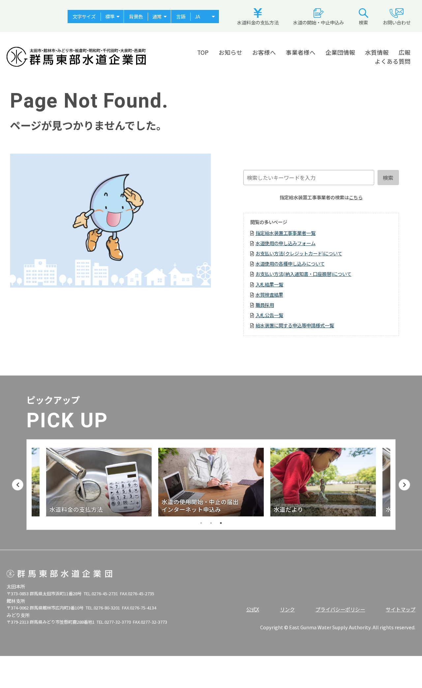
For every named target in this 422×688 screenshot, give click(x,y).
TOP (203, 52)
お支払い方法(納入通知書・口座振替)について (303, 273)
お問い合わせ (396, 22)
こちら (356, 197)
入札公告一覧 (269, 314)
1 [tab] (201, 523)
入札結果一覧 (269, 284)
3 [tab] (221, 523)
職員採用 (265, 304)
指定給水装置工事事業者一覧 (286, 232)
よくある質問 (392, 61)
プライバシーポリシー (340, 609)
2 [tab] (211, 523)
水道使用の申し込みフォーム (286, 243)
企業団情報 (340, 52)
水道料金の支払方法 (258, 22)
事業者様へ (301, 52)
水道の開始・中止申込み (318, 22)
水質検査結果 (269, 294)
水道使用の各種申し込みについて (290, 263)
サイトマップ (400, 609)
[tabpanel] (211, 482)
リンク (287, 609)
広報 (404, 52)
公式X (252, 609)
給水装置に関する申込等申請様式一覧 (295, 325)
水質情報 (377, 52)
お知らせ (230, 52)
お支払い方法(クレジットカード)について (299, 253)
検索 (363, 22)
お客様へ (264, 52)
